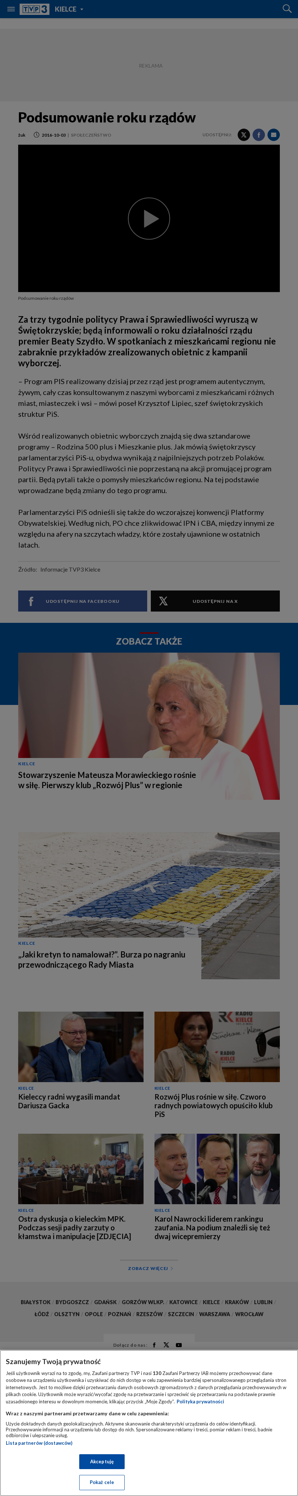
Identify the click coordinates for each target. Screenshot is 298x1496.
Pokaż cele (102, 1482)
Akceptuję (102, 1461)
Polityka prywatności (200, 1401)
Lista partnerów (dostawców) (39, 1443)
